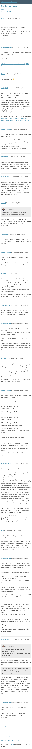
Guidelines (17, 737)
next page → (4, 726)
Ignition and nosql (9, 6)
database (9, 11)
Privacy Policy (16, 740)
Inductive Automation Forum (9, 2)
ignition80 (3, 11)
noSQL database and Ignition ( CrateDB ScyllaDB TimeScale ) (15, 65)
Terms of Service (5, 740)
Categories (9, 737)
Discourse (11, 744)
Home (2, 737)
